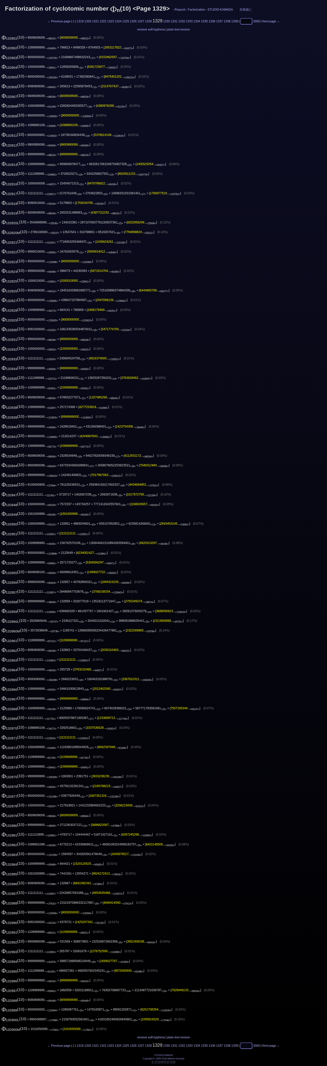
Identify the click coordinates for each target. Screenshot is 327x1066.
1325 (125, 21)
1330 (166, 21)
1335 (204, 21)
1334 (196, 21)
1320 (87, 21)
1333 (189, 21)
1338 (227, 21)
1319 (80, 21)
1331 (174, 21)
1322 (103, 21)
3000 (256, 21)
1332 (181, 21)
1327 (140, 21)
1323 (110, 21)
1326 (133, 21)
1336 (212, 21)
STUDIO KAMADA (220, 9)
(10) (13, 37)
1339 (234, 21)
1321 (95, 21)
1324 (118, 21)
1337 (219, 21)
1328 (148, 21)
